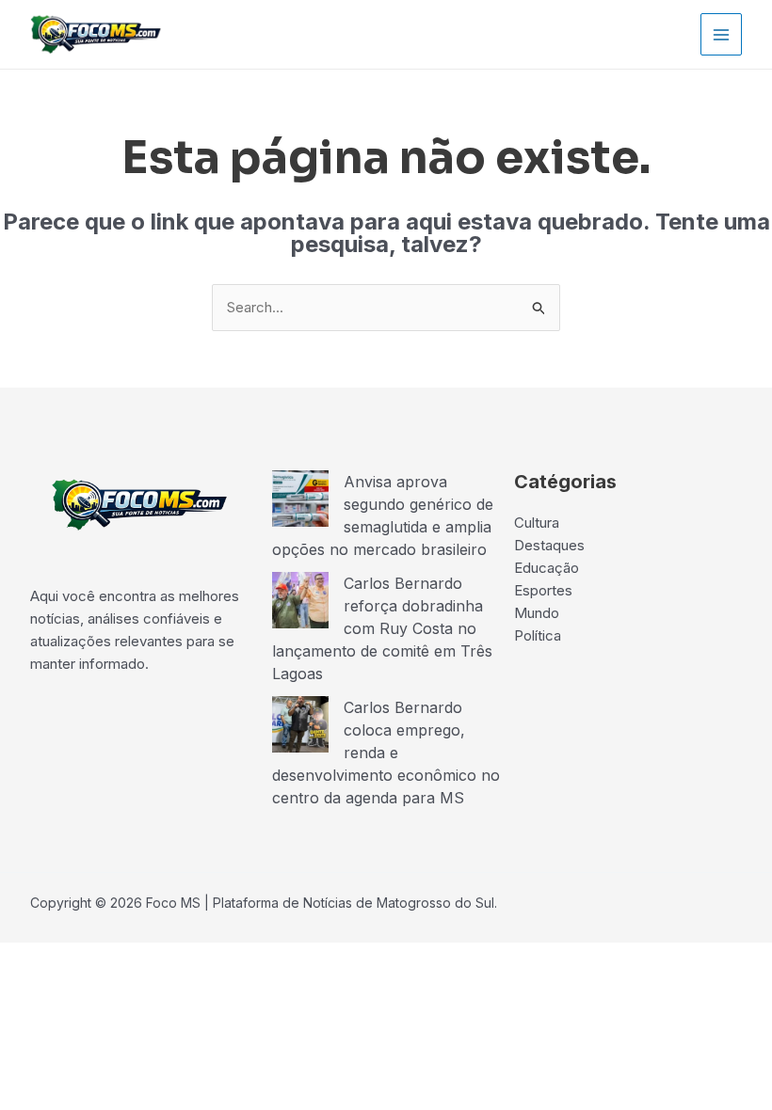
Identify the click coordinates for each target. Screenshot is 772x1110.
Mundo (536, 613)
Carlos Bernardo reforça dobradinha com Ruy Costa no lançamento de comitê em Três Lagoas (382, 628)
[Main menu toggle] (721, 34)
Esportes (543, 590)
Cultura (536, 522)
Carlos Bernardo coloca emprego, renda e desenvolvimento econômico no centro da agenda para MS (386, 752)
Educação (546, 568)
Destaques (549, 545)
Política (537, 635)
